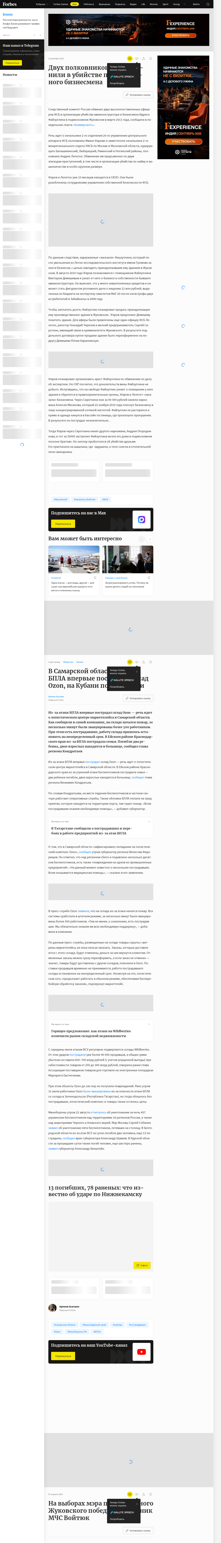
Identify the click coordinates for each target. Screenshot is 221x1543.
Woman (154, 4)
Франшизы (104, 4)
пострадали (77, 990)
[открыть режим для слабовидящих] (130, 58)
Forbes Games (65, 4)
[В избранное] (95, 513)
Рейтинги (89, 4)
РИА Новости (83, 1491)
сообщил (138, 713)
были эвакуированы (97, 1027)
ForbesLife (56, 513)
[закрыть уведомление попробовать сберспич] (137, 68)
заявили (83, 847)
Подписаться (63, 459)
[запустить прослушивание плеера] (137, 58)
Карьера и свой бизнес (116, 513)
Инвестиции (111, 1345)
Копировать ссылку (140, 94)
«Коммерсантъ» (83, 125)
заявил (53, 1064)
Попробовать (117, 83)
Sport (165, 4)
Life (143, 4)
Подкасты (120, 4)
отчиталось (98, 1048)
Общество (56, 1345)
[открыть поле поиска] (208, 4)
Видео (133, 4)
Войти (196, 4)
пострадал (92, 697)
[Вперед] (159, 407)
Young (176, 4)
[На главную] (10, 4)
